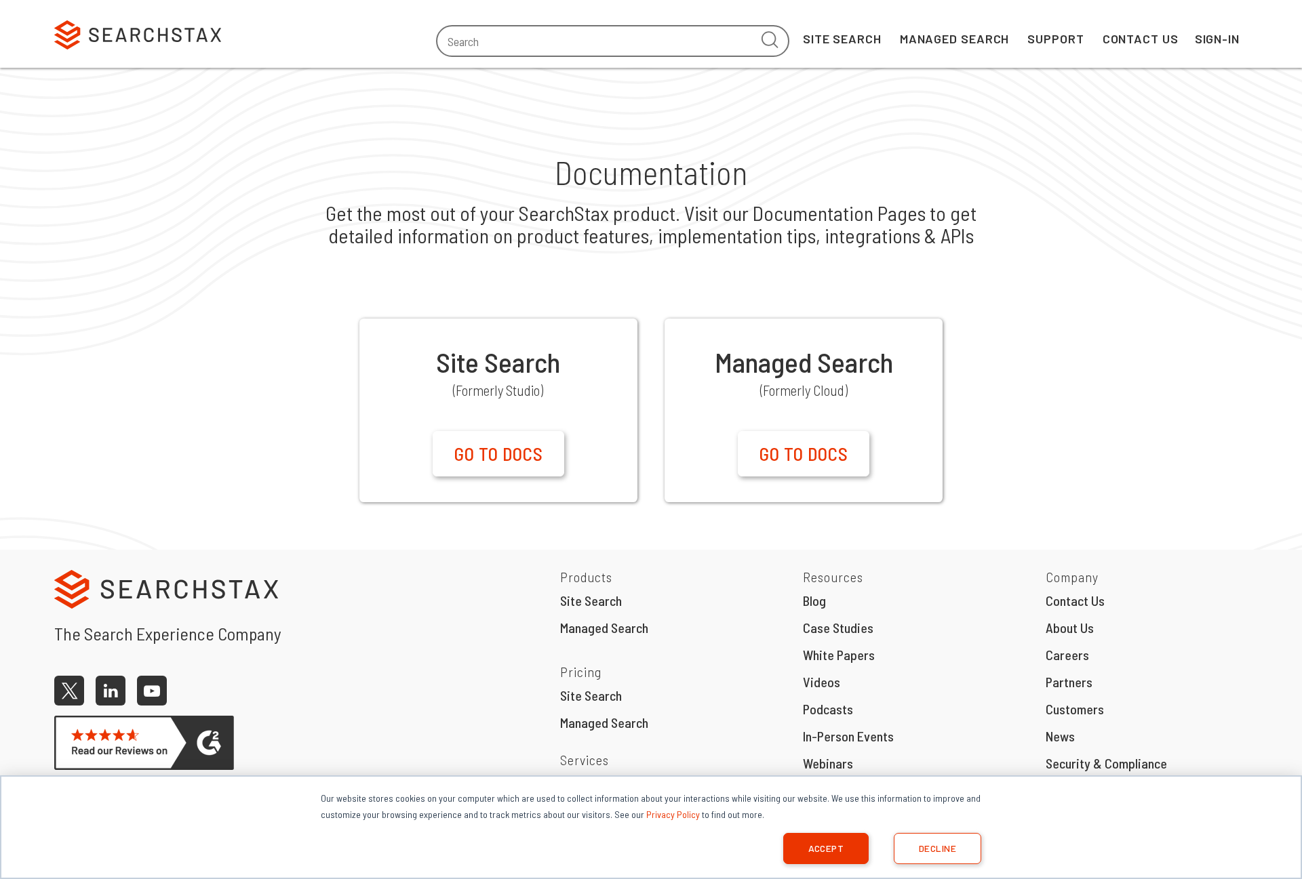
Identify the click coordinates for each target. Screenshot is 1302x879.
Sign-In (1217, 38)
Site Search (842, 38)
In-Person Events (848, 736)
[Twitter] (69, 691)
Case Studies (838, 627)
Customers (1075, 709)
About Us (1070, 627)
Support (1055, 38)
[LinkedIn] (110, 691)
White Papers (839, 655)
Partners (1069, 682)
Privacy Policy (673, 814)
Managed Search (955, 38)
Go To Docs (498, 453)
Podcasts (828, 709)
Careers (1067, 655)
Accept (826, 848)
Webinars (828, 763)
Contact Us (1141, 38)
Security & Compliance (1106, 763)
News (1060, 736)
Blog (814, 600)
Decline (937, 848)
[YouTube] (152, 691)
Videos (821, 682)
